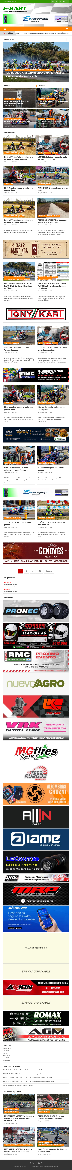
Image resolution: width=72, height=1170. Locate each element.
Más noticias (9, 132)
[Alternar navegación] (5, 29)
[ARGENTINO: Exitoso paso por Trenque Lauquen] (19, 335)
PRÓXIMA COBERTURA (19, 276)
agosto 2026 (7, 1048)
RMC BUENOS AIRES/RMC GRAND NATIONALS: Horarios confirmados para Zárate (52, 286)
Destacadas (9, 39)
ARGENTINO (8, 73)
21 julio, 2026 (42, 1154)
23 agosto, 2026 (42, 193)
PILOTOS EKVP (50, 98)
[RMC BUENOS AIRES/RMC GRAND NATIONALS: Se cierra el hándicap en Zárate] (19, 271)
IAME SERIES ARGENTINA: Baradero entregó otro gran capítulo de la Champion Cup (19, 1118)
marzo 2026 (6, 1060)
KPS (12, 183)
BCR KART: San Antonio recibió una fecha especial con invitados (18, 158)
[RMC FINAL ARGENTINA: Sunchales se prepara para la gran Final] (53, 208)
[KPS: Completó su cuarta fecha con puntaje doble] (19, 395)
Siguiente (49, 571)
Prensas (41, 86)
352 (39, 571)
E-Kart (17, 79)
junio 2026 (6, 1053)
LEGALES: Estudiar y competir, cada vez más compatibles (52, 158)
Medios (7, 86)
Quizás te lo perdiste (12, 1092)
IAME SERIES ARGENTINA (11, 1111)
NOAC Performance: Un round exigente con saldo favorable (50, 123)
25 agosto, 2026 (9, 79)
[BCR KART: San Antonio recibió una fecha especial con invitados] (19, 208)
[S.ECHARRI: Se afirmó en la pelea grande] (19, 510)
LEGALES (54, 152)
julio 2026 (6, 1051)
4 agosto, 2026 (42, 1121)
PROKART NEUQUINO (16, 119)
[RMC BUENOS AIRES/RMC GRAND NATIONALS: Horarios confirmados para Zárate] (53, 271)
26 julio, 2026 (8, 1154)
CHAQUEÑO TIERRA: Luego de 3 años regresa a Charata (17, 102)
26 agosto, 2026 (43, 225)
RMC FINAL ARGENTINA (53, 215)
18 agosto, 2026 (9, 126)
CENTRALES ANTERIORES (11, 1109)
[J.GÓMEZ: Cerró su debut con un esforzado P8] (53, 510)
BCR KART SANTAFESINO (11, 152)
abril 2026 (6, 1058)
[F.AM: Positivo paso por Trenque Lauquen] (53, 455)
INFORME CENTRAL (59, 1109)
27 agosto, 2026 (9, 162)
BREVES (21, 152)
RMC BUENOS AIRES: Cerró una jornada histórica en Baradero (51, 1117)
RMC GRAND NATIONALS (23, 279)
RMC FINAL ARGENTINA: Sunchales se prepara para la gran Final (52, 221)
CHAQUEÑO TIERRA (10, 98)
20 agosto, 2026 (9, 105)
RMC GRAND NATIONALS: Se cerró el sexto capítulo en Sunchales (18, 1150)
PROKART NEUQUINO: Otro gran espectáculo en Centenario (17, 123)
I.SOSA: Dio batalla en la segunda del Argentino (53, 102)
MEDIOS (18, 98)
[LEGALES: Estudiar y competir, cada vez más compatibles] (53, 335)
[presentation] (65, 39)
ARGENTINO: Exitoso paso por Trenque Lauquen (33, 76)
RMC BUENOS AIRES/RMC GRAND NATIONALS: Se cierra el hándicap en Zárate (18, 286)
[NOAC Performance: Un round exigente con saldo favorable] (19, 455)
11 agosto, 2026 (9, 1123)
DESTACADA (16, 73)
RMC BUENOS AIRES (10, 279)
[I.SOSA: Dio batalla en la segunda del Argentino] (53, 395)
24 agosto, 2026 (42, 105)
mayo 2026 (6, 1055)
